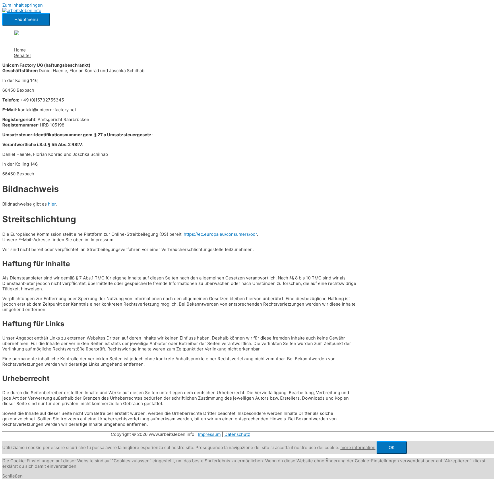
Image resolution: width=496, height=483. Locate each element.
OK (392, 447)
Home (20, 50)
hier (52, 204)
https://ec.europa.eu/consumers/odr (220, 234)
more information (357, 447)
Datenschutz (237, 434)
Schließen (12, 476)
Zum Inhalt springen (22, 5)
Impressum (209, 434)
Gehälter (22, 55)
